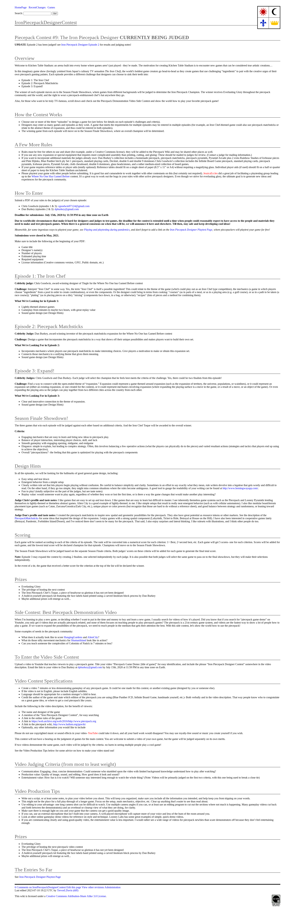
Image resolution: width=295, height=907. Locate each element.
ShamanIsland (78, 640)
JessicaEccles (210, 173)
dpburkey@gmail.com (67, 209)
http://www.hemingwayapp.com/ (240, 488)
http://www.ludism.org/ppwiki (69, 724)
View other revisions (93, 887)
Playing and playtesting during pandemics (107, 229)
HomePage (21, 7)
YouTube (93, 733)
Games (51, 7)
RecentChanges (37, 7)
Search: (19, 13)
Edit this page (73, 887)
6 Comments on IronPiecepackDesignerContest (40, 887)
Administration (112, 887)
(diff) (75, 890)
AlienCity (92, 637)
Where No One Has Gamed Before (51, 176)
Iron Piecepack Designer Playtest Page (191, 229)
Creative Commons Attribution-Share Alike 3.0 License (76, 896)
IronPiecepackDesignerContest (46, 22)
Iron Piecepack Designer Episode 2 (80, 44)
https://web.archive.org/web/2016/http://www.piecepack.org (64, 721)
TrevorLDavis (64, 890)
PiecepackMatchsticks (26, 518)
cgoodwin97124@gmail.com (73, 206)
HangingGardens (73, 637)
